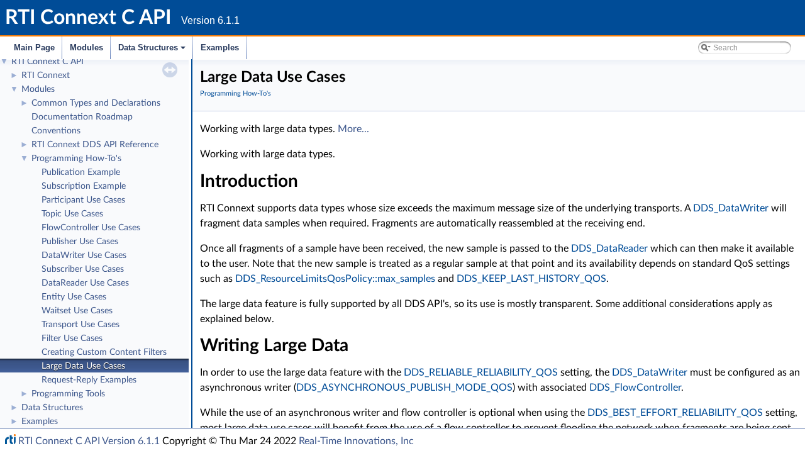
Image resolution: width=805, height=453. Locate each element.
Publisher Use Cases (80, 241)
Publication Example (81, 172)
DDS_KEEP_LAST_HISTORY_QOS (531, 279)
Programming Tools (68, 393)
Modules (86, 47)
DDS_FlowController (635, 388)
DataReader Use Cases (85, 283)
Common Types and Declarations (95, 103)
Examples (220, 47)
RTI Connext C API (47, 61)
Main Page (34, 47)
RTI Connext (45, 75)
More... (353, 129)
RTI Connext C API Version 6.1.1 (89, 441)
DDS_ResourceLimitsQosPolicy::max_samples (335, 279)
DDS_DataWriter (731, 208)
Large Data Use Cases (83, 366)
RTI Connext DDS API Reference (94, 144)
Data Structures (152, 51)
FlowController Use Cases (91, 227)
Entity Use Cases (74, 297)
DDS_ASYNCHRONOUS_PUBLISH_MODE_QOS (404, 388)
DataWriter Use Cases (84, 255)
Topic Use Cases (72, 214)
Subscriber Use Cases (83, 269)
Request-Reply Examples (89, 380)
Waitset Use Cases (77, 310)
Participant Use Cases (83, 200)
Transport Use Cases (80, 324)
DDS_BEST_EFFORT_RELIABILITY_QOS (675, 413)
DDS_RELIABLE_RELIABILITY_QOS (481, 372)
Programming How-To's (76, 158)
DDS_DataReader (609, 248)
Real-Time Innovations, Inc (356, 441)
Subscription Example (84, 186)
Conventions (55, 130)
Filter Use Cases (72, 338)
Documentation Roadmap (82, 117)
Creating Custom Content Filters (104, 352)
